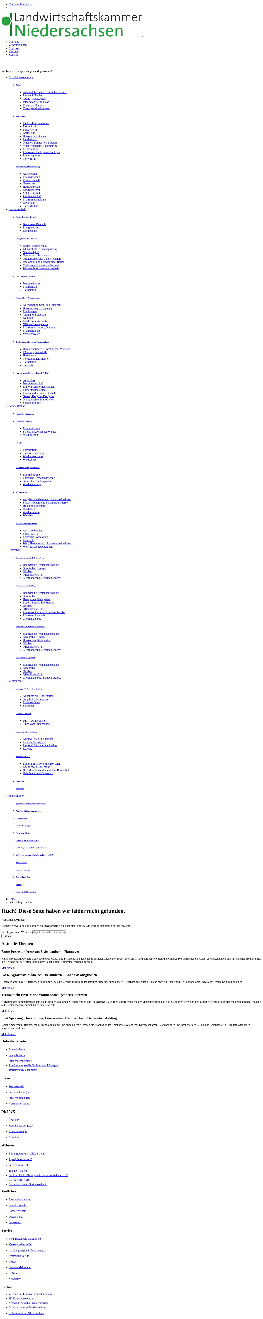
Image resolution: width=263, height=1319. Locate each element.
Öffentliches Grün (33, 574)
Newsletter (15, 1278)
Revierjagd (29, 202)
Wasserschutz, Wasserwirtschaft (41, 268)
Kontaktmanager (18, 1131)
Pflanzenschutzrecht (34, 615)
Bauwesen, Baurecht (34, 224)
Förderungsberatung (34, 389)
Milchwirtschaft (32, 193)
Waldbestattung (31, 512)
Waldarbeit (29, 509)
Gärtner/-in (29, 132)
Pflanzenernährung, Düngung (39, 327)
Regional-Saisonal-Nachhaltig (40, 745)
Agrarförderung (17, 1049)
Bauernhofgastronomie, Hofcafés (41, 763)
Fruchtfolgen (30, 311)
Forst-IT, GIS (30, 533)
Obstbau (27, 571)
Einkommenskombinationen (39, 386)
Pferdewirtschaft (32, 196)
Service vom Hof (18, 1165)
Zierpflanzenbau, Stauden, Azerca (42, 577)
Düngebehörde (17, 1055)
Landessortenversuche (35, 321)
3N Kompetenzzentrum (22, 1298)
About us (14, 1137)
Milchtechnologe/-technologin (40, 142)
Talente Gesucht (18, 1170)
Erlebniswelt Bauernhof (36, 766)
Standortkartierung (33, 453)
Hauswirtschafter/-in (34, 136)
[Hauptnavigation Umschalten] (143, 36)
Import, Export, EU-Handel (38, 602)
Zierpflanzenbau (32, 618)
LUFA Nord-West (19, 1179)
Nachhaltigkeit (31, 252)
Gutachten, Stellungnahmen (38, 481)
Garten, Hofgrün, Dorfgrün (38, 396)
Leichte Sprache (18, 1205)
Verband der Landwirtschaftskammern (30, 1294)
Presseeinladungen (19, 1092)
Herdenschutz (30, 355)
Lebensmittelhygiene (34, 742)
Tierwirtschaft (30, 205)
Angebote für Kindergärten (38, 695)
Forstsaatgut (29, 449)
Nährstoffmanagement (35, 324)
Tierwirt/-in (29, 158)
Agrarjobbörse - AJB (20, 1159)
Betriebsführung (32, 283)
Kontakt (13, 54)
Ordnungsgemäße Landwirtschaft (42, 258)
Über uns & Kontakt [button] (20, 4)
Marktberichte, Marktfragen (38, 399)
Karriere (13, 51)
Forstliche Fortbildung (35, 536)
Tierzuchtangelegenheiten (23, 1069)
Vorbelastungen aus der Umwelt (41, 265)
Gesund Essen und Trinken (38, 738)
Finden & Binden (33, 95)
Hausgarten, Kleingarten (36, 599)
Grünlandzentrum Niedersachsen (27, 1307)
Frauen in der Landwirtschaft (39, 393)
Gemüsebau (29, 596)
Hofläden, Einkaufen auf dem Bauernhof (46, 770)
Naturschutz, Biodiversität (37, 255)
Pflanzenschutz (31, 330)
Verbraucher (15, 680)
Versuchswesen (31, 333)
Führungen (29, 705)
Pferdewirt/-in (30, 149)
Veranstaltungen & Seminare (25, 1238)
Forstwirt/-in (30, 129)
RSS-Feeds (15, 1273)
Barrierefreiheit (17, 1210)
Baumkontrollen (32, 474)
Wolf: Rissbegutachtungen (38, 546)
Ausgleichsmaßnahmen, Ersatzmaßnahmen (47, 499)
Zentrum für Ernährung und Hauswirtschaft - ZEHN (38, 1175)
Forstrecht (28, 540)
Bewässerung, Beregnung (37, 308)
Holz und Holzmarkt (34, 505)
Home (12, 898)
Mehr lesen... (8, 967)
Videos (12, 1261)
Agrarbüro (29, 380)
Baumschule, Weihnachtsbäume (41, 564)
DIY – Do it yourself (34, 720)
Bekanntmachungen (20, 1199)
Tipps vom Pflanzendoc (36, 723)
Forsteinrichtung (32, 428)
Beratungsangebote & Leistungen (27, 1250)
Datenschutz (16, 1216)
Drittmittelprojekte (19, 1255)
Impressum (15, 1222)
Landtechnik (30, 230)
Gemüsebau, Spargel (34, 568)
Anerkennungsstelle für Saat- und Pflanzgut (33, 1065)
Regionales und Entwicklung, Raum (43, 261)
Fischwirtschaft (31, 176)
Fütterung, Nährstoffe (35, 352)
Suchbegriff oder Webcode (16, 932)
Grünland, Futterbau (34, 314)
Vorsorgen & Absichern (36, 108)
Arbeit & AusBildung (21, 77)
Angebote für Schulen (35, 699)
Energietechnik (31, 227)
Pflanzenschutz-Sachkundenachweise (44, 612)
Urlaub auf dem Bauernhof (38, 773)
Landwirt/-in (30, 139)
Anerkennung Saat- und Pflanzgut (42, 304)
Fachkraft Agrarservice (36, 123)
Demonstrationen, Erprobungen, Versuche (46, 348)
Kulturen (28, 317)
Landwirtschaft (31, 189)
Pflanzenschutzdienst (20, 1060)
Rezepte (27, 748)
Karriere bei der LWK (21, 1125)
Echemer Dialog (32, 702)
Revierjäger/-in (31, 155)
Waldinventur (30, 434)
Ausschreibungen (33, 530)
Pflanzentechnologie (34, 199)
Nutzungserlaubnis (19, 1103)
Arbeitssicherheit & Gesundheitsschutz (45, 92)
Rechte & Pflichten (33, 105)
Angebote (14, 48)
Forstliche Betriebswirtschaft (39, 477)
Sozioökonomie (32, 402)
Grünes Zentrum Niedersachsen (26, 1313)
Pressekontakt (16, 1086)
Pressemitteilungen (19, 1097)
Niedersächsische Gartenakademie (28, 1184)
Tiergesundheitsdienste (35, 358)
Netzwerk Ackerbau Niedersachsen (28, 1302)
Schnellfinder (16, 795)
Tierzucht (28, 365)
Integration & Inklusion (36, 101)
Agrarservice (30, 173)
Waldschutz (29, 459)
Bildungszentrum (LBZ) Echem (27, 1153)
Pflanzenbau (30, 286)
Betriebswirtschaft (33, 383)
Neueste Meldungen (20, 1267)
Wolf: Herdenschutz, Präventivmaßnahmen (47, 543)
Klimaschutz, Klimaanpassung (40, 249)
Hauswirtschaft (31, 186)
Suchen (7, 936)
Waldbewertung (32, 484)
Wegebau (28, 515)
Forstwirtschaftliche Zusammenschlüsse (45, 502)
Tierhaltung (29, 289)
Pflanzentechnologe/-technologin (41, 152)
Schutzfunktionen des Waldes (39, 431)
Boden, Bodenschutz (35, 245)
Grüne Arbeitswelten (34, 98)
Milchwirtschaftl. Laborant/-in (40, 145)
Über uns (14, 41)
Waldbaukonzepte (33, 456)
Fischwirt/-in (30, 126)
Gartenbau (29, 183)
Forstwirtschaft (31, 180)
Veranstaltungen (18, 44)
